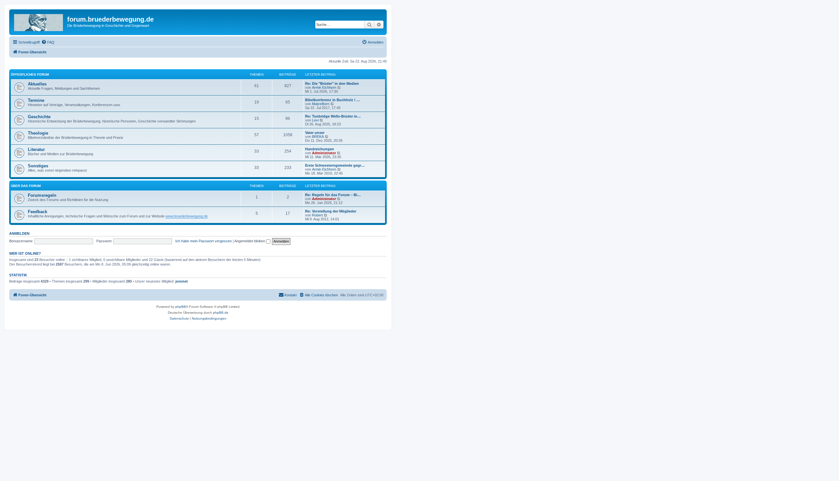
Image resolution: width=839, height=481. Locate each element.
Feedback (37, 211)
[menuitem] (47, 42)
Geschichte (39, 116)
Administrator (324, 153)
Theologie (38, 133)
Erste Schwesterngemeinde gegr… (335, 165)
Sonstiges (38, 165)
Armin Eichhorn (324, 87)
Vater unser (314, 133)
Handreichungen (319, 149)
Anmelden (19, 233)
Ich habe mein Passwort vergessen (203, 241)
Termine (36, 100)
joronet (181, 281)
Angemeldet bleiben (250, 241)
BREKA (318, 137)
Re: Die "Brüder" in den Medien (332, 83)
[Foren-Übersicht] (39, 21)
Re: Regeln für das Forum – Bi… (333, 195)
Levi (315, 120)
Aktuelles (37, 84)
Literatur (36, 149)
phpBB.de (220, 312)
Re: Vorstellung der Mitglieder (330, 211)
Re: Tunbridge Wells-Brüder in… (333, 116)
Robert (317, 215)
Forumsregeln (42, 195)
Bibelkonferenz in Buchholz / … (332, 100)
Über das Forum (26, 186)
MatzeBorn (320, 104)
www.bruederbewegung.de (187, 216)
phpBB (180, 306)
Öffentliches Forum (30, 74)
